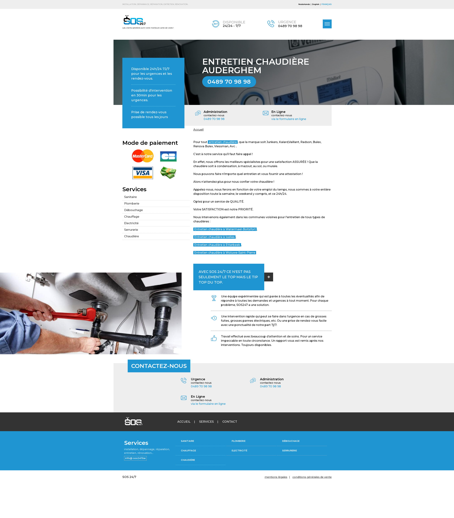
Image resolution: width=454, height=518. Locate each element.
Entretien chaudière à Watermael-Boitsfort (225, 229)
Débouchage (133, 210)
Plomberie (131, 203)
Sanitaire (130, 197)
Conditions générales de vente (312, 477)
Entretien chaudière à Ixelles (214, 237)
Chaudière (131, 236)
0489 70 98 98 (290, 26)
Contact (229, 421)
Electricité (131, 223)
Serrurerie (131, 229)
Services (206, 421)
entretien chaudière (223, 142)
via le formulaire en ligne (288, 119)
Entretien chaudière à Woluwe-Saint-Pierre (224, 252)
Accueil (198, 129)
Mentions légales (276, 477)
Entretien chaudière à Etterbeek (217, 245)
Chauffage (131, 216)
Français (327, 4)
